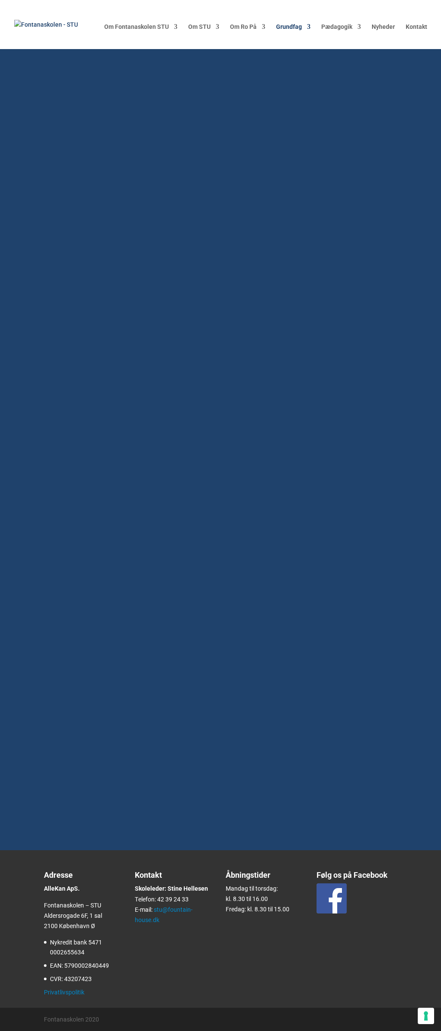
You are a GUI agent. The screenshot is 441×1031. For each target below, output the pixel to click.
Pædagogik (336, 27)
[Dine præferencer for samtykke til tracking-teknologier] (426, 1016)
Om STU (199, 27)
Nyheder (383, 27)
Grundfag (289, 27)
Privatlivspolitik (64, 992)
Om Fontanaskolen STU (136, 27)
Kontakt (416, 27)
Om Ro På (243, 27)
